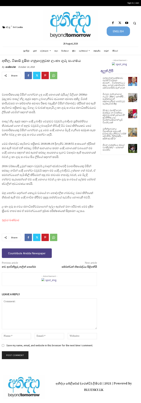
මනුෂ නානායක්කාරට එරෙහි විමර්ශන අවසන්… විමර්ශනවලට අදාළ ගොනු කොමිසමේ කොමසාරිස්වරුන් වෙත (114, 83)
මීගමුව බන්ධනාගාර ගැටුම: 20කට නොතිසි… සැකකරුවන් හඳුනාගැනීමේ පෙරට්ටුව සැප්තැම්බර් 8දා (114, 99)
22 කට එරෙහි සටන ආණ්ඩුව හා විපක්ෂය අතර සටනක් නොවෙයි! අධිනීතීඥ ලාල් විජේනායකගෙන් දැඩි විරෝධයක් (114, 116)
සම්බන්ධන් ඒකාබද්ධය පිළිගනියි (79, 267)
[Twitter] (119, 23)
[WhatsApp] (53, 75)
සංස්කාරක (10, 66)
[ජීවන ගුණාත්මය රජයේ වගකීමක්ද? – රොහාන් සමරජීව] (132, 148)
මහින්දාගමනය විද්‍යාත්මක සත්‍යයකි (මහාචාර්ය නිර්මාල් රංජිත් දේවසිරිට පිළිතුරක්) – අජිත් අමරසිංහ (114, 134)
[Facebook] (113, 23)
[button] (134, 23)
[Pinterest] (45, 75)
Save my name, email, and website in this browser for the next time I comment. (49, 345)
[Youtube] (126, 23)
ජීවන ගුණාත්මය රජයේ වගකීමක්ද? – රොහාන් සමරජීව (113, 147)
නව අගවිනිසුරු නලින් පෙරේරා (19, 267)
